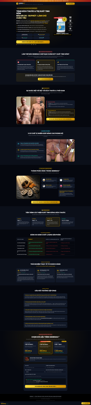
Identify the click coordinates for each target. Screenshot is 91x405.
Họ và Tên (27, 365)
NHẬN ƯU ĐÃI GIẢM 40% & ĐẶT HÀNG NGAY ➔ (33, 41)
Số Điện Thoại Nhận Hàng (50, 365)
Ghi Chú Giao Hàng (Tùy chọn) (30, 374)
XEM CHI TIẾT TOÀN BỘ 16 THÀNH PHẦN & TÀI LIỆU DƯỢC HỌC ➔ (45, 202)
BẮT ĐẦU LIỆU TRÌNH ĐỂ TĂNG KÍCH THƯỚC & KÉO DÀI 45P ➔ (60, 119)
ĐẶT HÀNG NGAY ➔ (70, 3)
